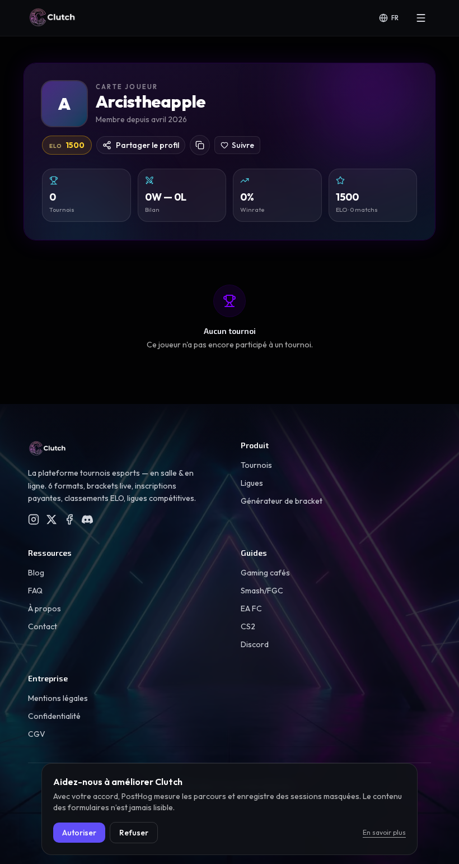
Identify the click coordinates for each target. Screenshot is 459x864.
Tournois (256, 465)
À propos (44, 608)
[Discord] (87, 519)
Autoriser (79, 833)
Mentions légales (58, 698)
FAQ (35, 591)
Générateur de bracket (281, 501)
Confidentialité (54, 716)
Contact (42, 626)
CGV (36, 734)
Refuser (133, 833)
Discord (255, 644)
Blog (36, 573)
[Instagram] (33, 519)
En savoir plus (384, 832)
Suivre (243, 145)
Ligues (252, 483)
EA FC (251, 608)
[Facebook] (69, 519)
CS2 (248, 626)
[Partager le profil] (200, 145)
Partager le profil (147, 145)
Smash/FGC (262, 591)
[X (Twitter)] (51, 519)
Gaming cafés (265, 573)
